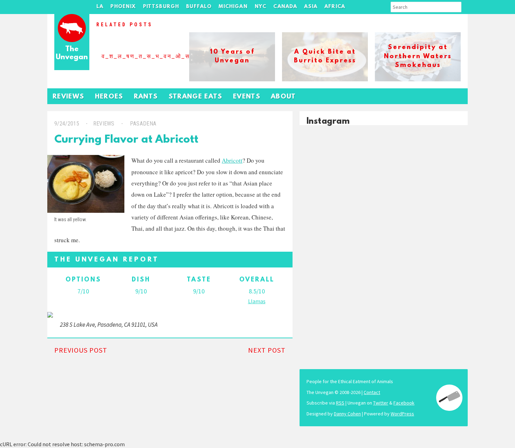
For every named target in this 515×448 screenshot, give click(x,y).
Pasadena (143, 123)
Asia (310, 7)
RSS (340, 403)
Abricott (232, 160)
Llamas (257, 301)
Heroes (109, 97)
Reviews (68, 97)
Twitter (380, 403)
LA (99, 7)
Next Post (267, 350)
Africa (334, 7)
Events (246, 97)
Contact (372, 392)
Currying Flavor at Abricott (126, 140)
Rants (146, 97)
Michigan (233, 7)
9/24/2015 (66, 123)
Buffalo (199, 7)
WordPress (402, 413)
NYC (261, 7)
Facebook (403, 403)
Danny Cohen (347, 413)
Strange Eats (195, 97)
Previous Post (80, 350)
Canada (285, 7)
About (283, 97)
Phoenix (123, 7)
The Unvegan (72, 53)
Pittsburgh (161, 7)
